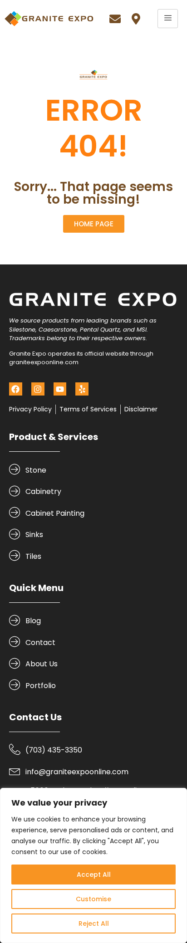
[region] (93, 865)
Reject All (94, 923)
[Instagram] (37, 389)
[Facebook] (15, 389)
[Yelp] (82, 389)
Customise (93, 899)
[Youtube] (60, 389)
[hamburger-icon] (167, 18)
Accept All (94, 874)
